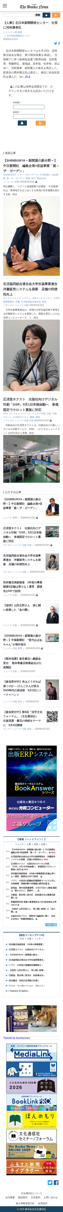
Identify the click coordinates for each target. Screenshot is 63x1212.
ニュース (7, 32)
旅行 (33, 178)
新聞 (20, 32)
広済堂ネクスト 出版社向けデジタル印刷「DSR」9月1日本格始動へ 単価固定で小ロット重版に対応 (30, 404)
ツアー (20, 174)
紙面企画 (41, 178)
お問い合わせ (51, 1197)
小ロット (7, 417)
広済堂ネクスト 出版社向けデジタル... (27, 949)
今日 (22, 939)
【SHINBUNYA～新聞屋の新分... (24, 955)
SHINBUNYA (9, 174)
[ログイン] (22, 123)
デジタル (9, 305)
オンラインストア (12, 298)
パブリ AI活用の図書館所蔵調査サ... (26, 965)
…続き (13, 194)
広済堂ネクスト (21, 417)
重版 (38, 417)
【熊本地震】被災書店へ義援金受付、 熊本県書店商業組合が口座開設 (22, 663)
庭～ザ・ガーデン (15, 178)
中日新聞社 (44, 174)
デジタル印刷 (38, 413)
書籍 (32, 417)
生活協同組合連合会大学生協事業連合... (27, 960)
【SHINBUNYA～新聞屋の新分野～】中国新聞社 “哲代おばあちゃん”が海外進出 (22, 640)
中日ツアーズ (31, 174)
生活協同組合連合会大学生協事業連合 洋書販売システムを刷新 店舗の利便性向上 (32, 289)
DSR (5, 413)
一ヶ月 (37, 939)
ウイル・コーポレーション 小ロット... (27, 985)
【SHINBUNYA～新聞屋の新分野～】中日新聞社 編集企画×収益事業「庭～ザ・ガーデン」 (31, 166)
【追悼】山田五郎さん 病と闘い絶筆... (27, 970)
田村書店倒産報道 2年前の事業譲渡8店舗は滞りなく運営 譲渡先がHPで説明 (22, 586)
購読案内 (23, 1197)
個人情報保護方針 (25, 1203)
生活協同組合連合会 (31, 301)
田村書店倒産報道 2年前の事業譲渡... (26, 944)
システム (26, 298)
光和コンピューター (42, 298)
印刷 (54, 413)
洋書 (17, 301)
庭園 (28, 178)
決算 (36, 844)
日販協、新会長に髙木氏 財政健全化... (27, 975)
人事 (15, 32)
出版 (26, 305)
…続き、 (28, 76)
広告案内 (35, 1197)
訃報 (43, 844)
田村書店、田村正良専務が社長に (24, 980)
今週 (29, 939)
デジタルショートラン (20, 413)
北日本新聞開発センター (19, 35)
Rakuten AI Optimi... (19, 991)
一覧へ (50, 925)
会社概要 (10, 1197)
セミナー (7, 729)
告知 (20, 701)
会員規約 (42, 1203)
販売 (44, 301)
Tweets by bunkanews (16, 1037)
